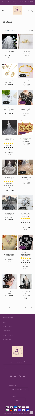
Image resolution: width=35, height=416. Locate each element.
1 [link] (3, 308)
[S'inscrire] (29, 367)
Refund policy (8, 339)
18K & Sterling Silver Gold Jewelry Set (9, 81)
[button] (2, 10)
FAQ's (5, 322)
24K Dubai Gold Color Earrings (25, 138)
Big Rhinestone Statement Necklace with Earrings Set (26, 254)
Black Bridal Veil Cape (26, 292)
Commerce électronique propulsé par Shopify (21, 413)
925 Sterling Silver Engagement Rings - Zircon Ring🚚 (26, 215)
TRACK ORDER (7, 326)
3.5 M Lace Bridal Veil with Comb (9, 178)
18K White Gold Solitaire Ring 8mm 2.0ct (9, 109)
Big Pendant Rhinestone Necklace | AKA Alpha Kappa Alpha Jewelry (9, 255)
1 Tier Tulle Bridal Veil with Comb (9, 52)
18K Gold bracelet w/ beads (26, 81)
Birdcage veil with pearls (9, 292)
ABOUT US (6, 331)
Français (16, 400)
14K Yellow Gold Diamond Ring (26, 52)
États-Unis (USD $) (16, 389)
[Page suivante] (31, 308)
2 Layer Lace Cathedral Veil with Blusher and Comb (9, 139)
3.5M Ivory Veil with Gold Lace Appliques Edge (26, 179)
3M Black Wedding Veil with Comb (9, 214)
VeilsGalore (9, 413)
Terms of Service (8, 335)
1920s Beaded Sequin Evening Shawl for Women (26, 109)
